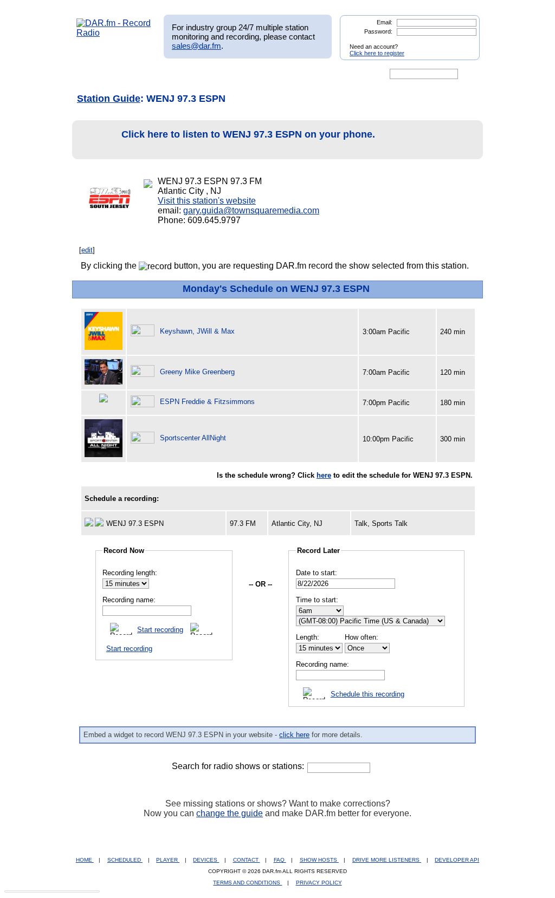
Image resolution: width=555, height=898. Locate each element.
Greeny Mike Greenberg (197, 372)
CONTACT (246, 860)
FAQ (280, 860)
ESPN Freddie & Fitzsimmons (207, 402)
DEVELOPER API (457, 860)
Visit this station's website (207, 200)
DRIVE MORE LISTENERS (386, 860)
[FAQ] (286, 74)
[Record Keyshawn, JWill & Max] (144, 331)
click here (294, 735)
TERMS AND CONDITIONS (247, 883)
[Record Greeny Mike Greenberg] (144, 372)
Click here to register (377, 53)
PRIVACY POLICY (319, 883)
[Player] (201, 74)
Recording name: (129, 600)
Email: (384, 22)
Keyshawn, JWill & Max (197, 331)
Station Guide (108, 98)
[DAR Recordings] (148, 74)
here (324, 475)
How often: (361, 637)
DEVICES (206, 860)
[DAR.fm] (114, 32)
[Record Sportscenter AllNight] (144, 438)
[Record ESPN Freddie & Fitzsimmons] (144, 402)
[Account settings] (329, 74)
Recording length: (129, 573)
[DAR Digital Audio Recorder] (95, 74)
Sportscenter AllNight (193, 438)
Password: (378, 31)
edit (87, 250)
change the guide (229, 813)
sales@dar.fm (196, 45)
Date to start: (316, 573)
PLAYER (167, 860)
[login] (462, 42)
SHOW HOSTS (319, 860)
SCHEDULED (125, 860)
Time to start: (317, 600)
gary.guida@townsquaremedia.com (251, 210)
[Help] (245, 74)
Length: (307, 637)
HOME (85, 860)
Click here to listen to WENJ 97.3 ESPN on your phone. (248, 134)
